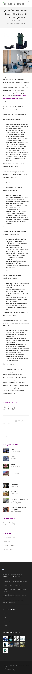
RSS (5, 626)
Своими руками (8, 549)
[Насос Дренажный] (16, 638)
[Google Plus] (13, 408)
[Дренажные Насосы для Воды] (10, 638)
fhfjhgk (13, 464)
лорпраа (13, 472)
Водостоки (7, 541)
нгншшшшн (14, 484)
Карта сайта (7, 622)
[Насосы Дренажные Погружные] (22, 644)
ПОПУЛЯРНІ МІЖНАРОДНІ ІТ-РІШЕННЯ (15, 581)
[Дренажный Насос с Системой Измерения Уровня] (22, 638)
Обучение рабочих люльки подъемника (18, 508)
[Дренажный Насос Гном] (10, 644)
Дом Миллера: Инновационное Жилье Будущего (14, 590)
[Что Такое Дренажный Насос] (16, 644)
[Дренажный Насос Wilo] (5, 650)
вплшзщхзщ (14, 492)
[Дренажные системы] (13, 3)
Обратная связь (9, 618)
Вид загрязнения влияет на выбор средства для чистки (13, 601)
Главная (9, 23)
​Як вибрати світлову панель (12, 585)
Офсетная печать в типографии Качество (20, 500)
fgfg (12, 449)
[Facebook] (4, 408)
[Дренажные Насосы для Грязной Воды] (5, 644)
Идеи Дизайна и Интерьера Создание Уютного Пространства (14, 596)
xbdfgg (13, 457)
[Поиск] (27, 436)
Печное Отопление (9, 545)
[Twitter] (8, 408)
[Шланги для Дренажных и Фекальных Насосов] (5, 638)
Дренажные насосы (19, 23)
